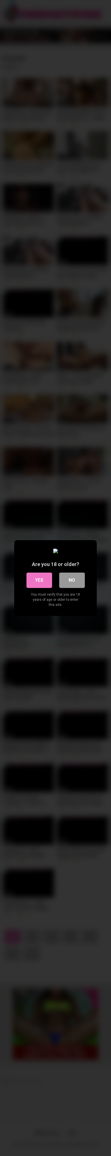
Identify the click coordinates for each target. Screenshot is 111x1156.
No (72, 580)
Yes (39, 580)
